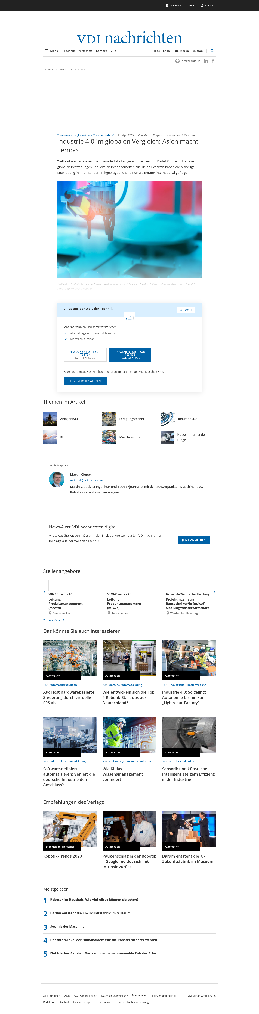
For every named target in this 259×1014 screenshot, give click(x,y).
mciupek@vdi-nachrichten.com (90, 480)
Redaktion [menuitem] (49, 1002)
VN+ (113, 50)
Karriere (101, 50)
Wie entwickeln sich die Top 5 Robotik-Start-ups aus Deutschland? (129, 697)
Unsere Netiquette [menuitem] (84, 1002)
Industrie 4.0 (187, 419)
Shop (166, 50)
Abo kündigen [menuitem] (51, 995)
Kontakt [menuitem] (64, 1002)
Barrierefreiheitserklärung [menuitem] (133, 1002)
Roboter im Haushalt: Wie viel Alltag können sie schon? (94, 899)
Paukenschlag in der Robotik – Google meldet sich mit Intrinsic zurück (129, 861)
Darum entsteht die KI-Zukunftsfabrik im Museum (187, 858)
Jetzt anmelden (194, 540)
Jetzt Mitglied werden (85, 381)
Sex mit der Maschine (67, 926)
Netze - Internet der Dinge (191, 437)
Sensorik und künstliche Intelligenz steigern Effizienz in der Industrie (188, 774)
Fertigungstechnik (132, 419)
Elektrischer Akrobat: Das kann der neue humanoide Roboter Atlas (103, 953)
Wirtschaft (85, 50)
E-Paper (175, 5)
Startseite (48, 69)
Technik (69, 50)
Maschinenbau (130, 437)
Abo (191, 5)
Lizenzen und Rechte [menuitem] (163, 995)
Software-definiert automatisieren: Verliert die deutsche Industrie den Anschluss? (69, 776)
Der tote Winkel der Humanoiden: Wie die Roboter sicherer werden (103, 940)
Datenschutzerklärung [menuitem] (114, 995)
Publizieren (181, 50)
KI (61, 437)
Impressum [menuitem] (106, 1002)
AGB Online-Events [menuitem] (85, 995)
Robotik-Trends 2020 (62, 856)
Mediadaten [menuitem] (139, 995)
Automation (81, 69)
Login (209, 5)
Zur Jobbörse (51, 620)
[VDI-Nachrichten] (129, 37)
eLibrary (198, 50)
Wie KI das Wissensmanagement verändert (123, 774)
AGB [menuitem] (67, 995)
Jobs (157, 50)
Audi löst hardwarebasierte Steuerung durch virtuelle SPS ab (68, 697)
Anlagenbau (69, 419)
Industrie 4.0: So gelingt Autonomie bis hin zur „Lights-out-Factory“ (184, 697)
